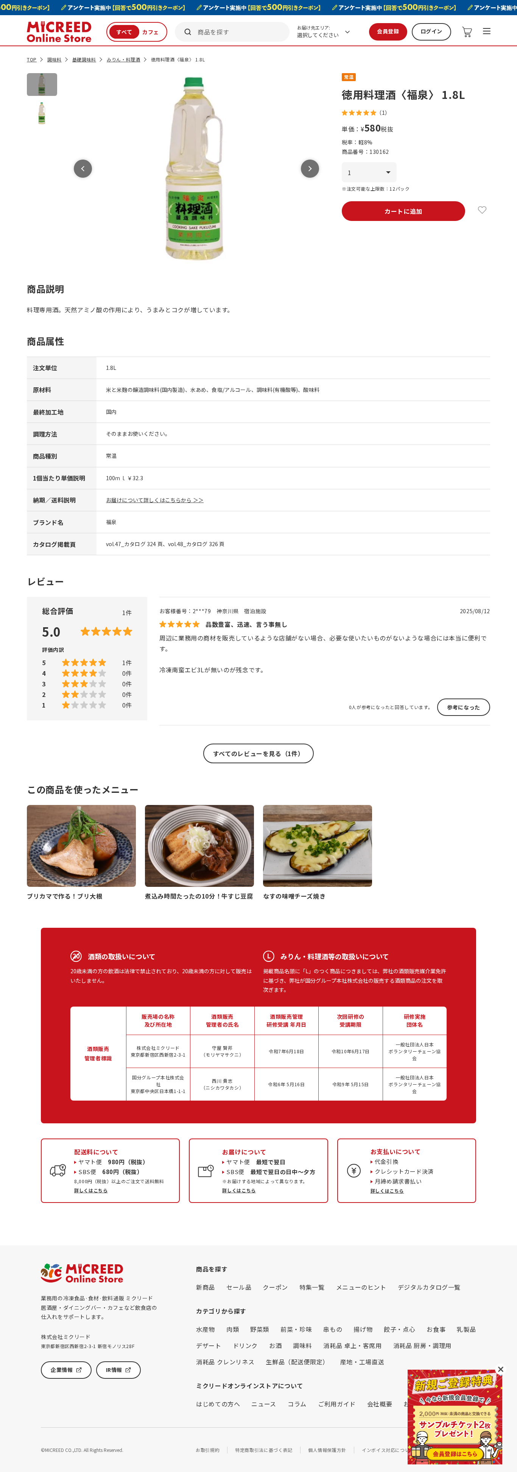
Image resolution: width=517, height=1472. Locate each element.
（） (383, 112)
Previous (83, 169)
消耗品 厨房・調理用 (422, 1345)
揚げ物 (362, 1329)
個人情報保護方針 (327, 1450)
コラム (297, 1403)
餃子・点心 (399, 1329)
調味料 (54, 59)
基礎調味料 (84, 59)
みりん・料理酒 (123, 59)
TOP (32, 59)
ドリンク (245, 1345)
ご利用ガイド (337, 1403)
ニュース (263, 1403)
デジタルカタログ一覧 (429, 1287)
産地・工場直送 (362, 1361)
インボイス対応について (388, 1450)
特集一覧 (312, 1287)
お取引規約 (208, 1450)
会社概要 (379, 1403)
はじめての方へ (218, 1403)
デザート (208, 1345)
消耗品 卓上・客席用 (352, 1345)
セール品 (239, 1287)
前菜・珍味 (296, 1329)
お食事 (436, 1329)
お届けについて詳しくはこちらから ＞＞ (155, 500)
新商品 (205, 1287)
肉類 (232, 1329)
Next (310, 169)
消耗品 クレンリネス (225, 1361)
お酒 (275, 1345)
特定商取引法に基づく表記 (264, 1450)
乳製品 (466, 1329)
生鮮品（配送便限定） (297, 1361)
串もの (332, 1329)
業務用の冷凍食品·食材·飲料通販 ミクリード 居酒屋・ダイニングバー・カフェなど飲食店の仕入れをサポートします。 (99, 1307)
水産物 (205, 1329)
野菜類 (259, 1329)
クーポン (275, 1287)
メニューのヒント (361, 1287)
